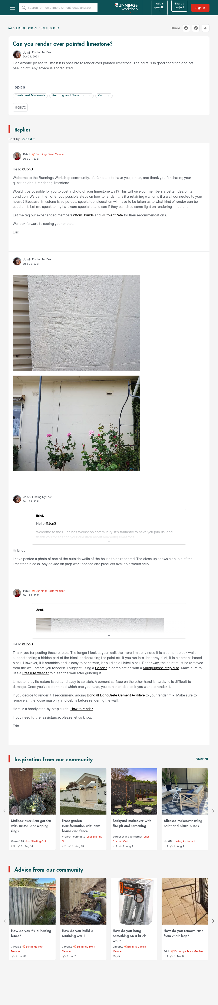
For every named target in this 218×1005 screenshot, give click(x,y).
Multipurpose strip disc (161, 668)
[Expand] (109, 541)
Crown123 (17, 841)
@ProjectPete (112, 215)
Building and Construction (71, 95)
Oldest (27, 139)
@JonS (27, 169)
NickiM (168, 841)
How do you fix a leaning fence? (31, 933)
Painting (104, 95)
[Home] (10, 28)
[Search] (24, 7)
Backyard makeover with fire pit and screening (132, 823)
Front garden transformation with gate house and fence (81, 825)
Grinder (101, 668)
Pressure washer (35, 673)
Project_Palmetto (73, 837)
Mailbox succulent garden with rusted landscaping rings (31, 825)
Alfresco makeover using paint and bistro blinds (183, 823)
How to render (81, 709)
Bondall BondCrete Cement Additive (116, 695)
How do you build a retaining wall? (77, 933)
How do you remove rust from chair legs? (183, 933)
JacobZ (16, 947)
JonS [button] (26, 52)
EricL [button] (27, 154)
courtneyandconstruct (128, 837)
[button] (17, 54)
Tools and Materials (30, 95)
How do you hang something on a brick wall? (129, 935)
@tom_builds (83, 215)
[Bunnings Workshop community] (127, 7)
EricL (167, 951)
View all (202, 759)
